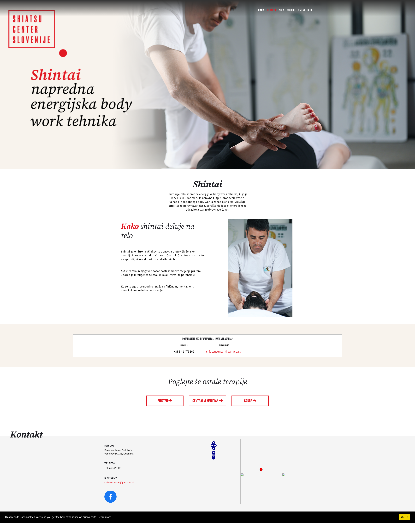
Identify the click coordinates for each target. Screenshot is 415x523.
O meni (301, 10)
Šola (281, 10)
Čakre (248, 400)
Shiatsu (163, 400)
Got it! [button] (404, 517)
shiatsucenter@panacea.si (223, 351)
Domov (261, 10)
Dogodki (291, 10)
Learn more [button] (104, 517)
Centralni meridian (205, 400)
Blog (310, 10)
